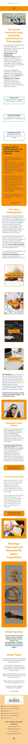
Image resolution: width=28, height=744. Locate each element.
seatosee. (22, 382)
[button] (14, 8)
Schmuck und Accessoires (14, 594)
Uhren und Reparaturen (14, 615)
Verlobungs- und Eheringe (14, 574)
